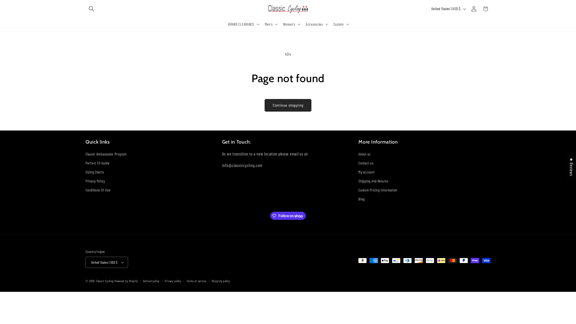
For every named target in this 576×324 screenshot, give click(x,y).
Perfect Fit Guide (97, 163)
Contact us (365, 163)
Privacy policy (173, 281)
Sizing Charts (95, 172)
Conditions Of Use (98, 190)
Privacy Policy (95, 181)
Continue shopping (288, 105)
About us (364, 154)
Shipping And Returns (373, 181)
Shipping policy (221, 281)
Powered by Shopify (126, 281)
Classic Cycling (105, 281)
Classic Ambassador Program (106, 154)
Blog (361, 199)
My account (366, 172)
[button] (91, 9)
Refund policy (151, 281)
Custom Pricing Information (377, 190)
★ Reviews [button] (571, 167)
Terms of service (196, 281)
